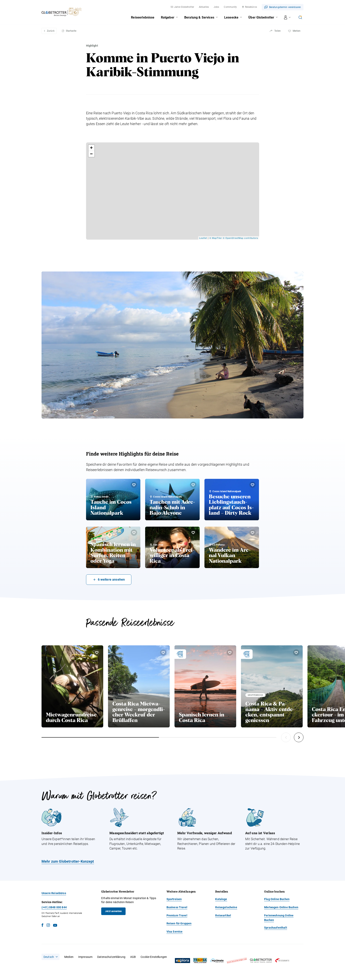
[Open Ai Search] (300, 17)
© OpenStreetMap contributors (240, 237)
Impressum (85, 956)
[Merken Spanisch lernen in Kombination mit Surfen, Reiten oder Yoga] (134, 532)
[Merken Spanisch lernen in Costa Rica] (230, 652)
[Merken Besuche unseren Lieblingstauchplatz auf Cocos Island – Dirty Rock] (252, 485)
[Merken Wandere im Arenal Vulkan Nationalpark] (252, 532)
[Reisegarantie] (282, 960)
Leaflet (203, 237)
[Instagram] (48, 926)
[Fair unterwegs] (237, 960)
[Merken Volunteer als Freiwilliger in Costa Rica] (193, 532)
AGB (133, 956)
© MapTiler (215, 237)
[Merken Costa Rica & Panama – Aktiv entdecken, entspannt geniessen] (296, 652)
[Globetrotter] (261, 960)
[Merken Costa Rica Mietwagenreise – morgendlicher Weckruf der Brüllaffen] (163, 652)
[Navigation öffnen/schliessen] (287, 17)
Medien (68, 956)
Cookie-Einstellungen (154, 956)
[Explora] (182, 960)
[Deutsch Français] (50, 957)
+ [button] (91, 147)
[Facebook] (42, 926)
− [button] (91, 153)
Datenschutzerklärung (111, 956)
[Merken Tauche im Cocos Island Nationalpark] (134, 485)
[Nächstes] (298, 737)
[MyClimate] (217, 960)
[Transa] (200, 960)
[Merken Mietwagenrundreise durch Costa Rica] (97, 652)
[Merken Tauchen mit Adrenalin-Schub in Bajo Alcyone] (193, 485)
